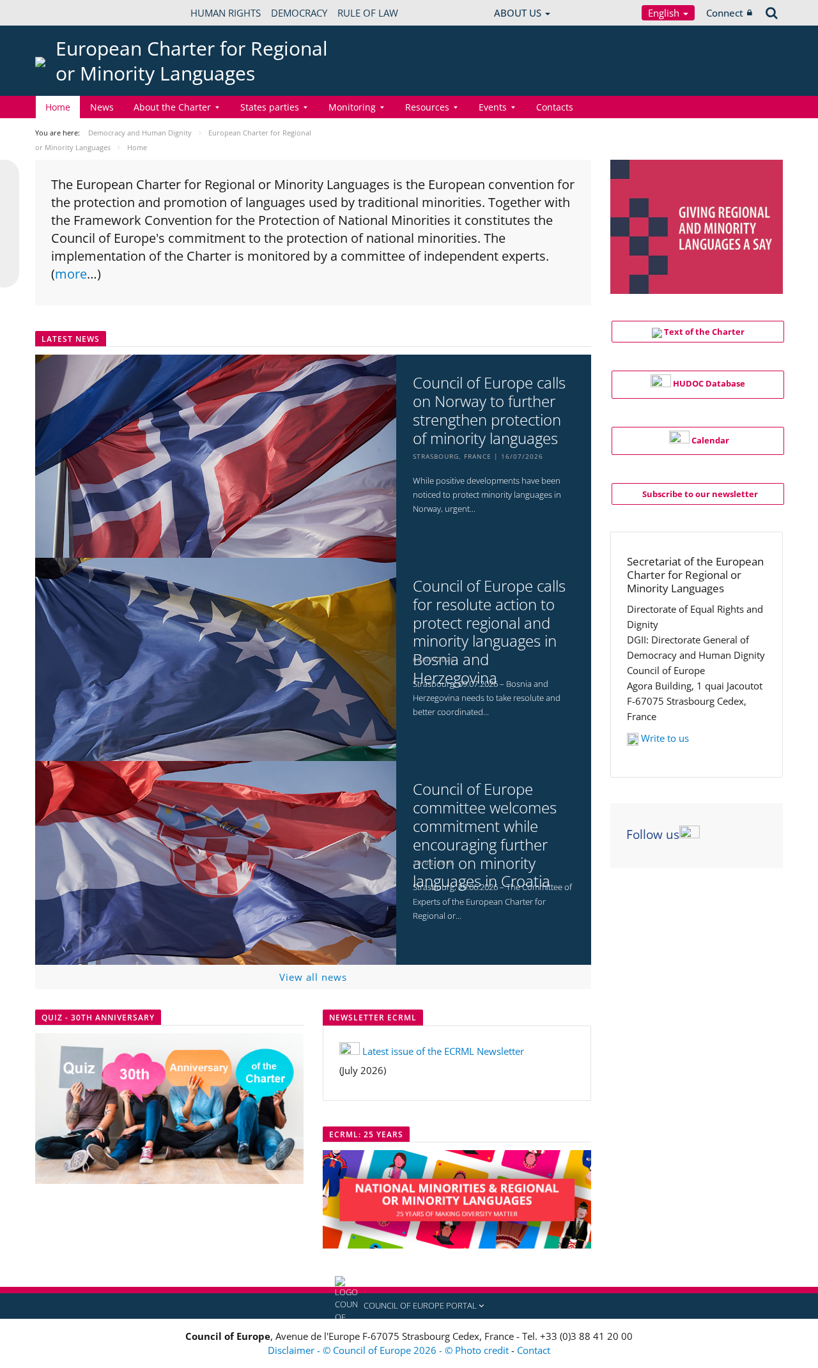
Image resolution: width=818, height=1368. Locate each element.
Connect (724, 12)
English (665, 12)
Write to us (665, 738)
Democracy (299, 12)
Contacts (554, 107)
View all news (313, 977)
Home (57, 107)
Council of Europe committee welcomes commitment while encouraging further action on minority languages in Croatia (485, 835)
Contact (533, 1350)
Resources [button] (427, 107)
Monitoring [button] (352, 107)
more (71, 273)
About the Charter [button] (172, 107)
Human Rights (225, 12)
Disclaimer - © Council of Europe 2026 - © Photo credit (389, 1350)
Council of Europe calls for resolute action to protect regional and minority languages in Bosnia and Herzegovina (489, 632)
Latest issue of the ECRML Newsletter (443, 1051)
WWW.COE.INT (67, 13)
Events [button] (493, 107)
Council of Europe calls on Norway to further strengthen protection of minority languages (489, 410)
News (102, 107)
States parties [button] (269, 107)
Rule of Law (367, 12)
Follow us (652, 834)
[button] (409, 1306)
